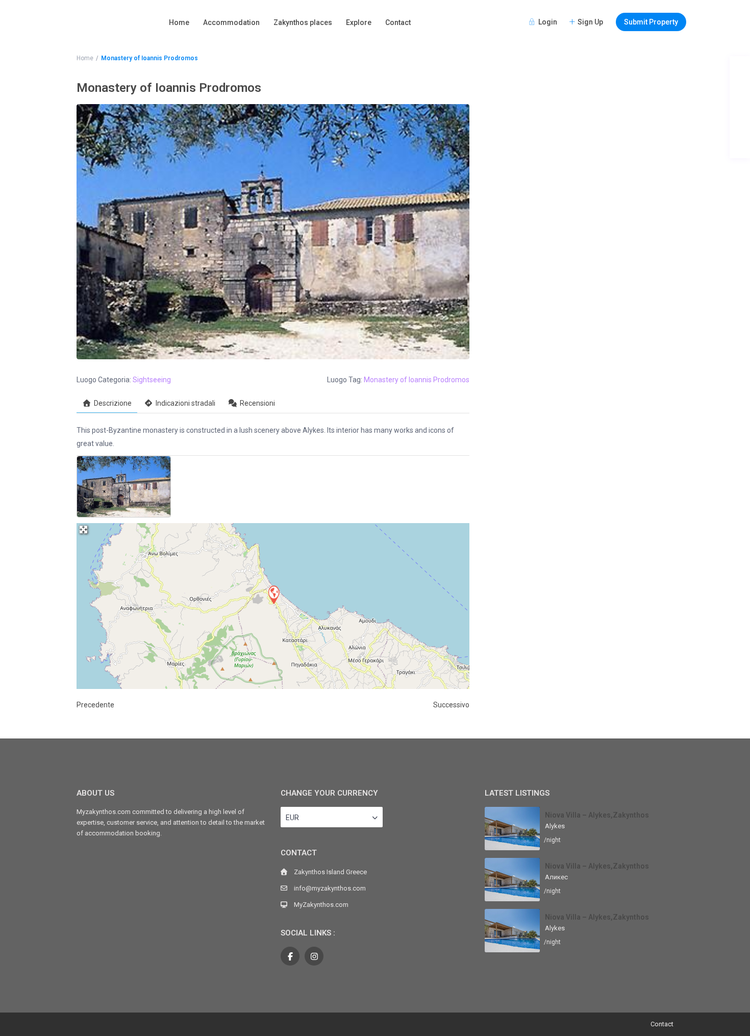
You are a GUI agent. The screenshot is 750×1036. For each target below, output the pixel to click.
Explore (358, 22)
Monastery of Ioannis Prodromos (416, 380)
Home (179, 22)
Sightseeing (152, 380)
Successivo (451, 705)
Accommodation (231, 22)
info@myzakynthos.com (330, 888)
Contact (398, 22)
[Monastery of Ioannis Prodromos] (273, 594)
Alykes (555, 826)
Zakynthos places (302, 22)
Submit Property (651, 22)
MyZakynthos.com (321, 904)
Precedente (95, 705)
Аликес (556, 877)
